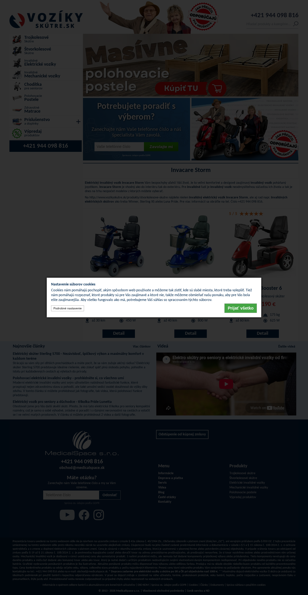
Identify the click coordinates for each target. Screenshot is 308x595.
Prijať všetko (241, 308)
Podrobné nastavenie (67, 308)
